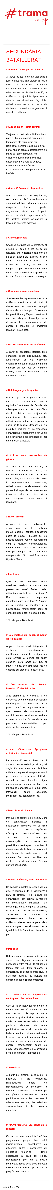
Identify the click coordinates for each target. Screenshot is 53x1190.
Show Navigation (43, 25)
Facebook (17, 35)
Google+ (35, 35)
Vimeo (29, 35)
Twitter (23, 35)
